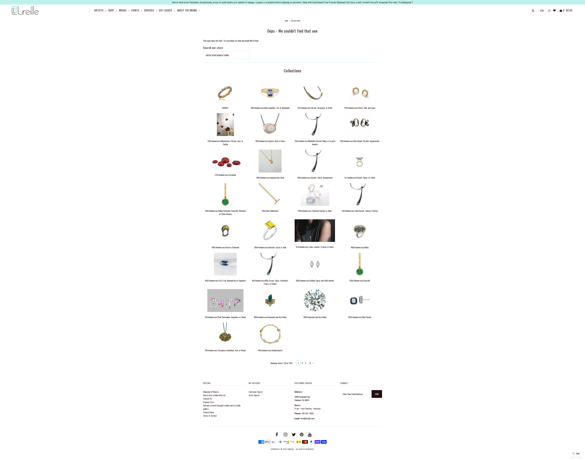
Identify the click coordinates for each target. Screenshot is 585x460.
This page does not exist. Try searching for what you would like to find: (231, 40)
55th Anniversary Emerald (359, 280)
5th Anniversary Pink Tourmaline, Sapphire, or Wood (225, 317)
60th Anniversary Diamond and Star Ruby (270, 317)
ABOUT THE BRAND (187, 10)
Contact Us (207, 398)
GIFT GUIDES (165, 10)
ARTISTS (98, 10)
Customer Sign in (255, 391)
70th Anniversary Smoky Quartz (270, 350)
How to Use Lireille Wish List (214, 395)
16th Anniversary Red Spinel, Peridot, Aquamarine (359, 141)
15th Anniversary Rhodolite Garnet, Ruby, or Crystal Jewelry (315, 142)
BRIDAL (123, 10)
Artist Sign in (254, 395)
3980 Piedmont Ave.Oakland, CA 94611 (302, 398)
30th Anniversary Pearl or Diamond (225, 247)
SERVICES (149, 10)
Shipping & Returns (211, 391)
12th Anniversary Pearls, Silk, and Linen (359, 107)
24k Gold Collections (270, 210)
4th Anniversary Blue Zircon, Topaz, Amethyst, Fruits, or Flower (270, 282)
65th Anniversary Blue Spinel (359, 317)
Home (286, 21)
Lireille (290, 449)
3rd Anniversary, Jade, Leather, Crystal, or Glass (315, 246)
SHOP (111, 10)
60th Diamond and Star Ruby (314, 317)
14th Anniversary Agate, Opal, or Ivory (270, 141)
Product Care (208, 402)
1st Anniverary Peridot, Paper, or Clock (359, 177)
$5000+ (225, 107)
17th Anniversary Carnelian (225, 174)
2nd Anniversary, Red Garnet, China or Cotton (360, 210)
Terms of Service (210, 415)
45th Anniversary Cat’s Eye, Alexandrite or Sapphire (225, 280)
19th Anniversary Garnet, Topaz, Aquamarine (314, 177)
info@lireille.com (307, 418)
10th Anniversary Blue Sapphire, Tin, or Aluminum (270, 107)
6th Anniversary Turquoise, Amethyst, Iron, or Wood (225, 350)
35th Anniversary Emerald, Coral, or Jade (270, 247)
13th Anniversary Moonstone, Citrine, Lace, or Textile (225, 142)
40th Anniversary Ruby (360, 247)
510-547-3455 (308, 413)
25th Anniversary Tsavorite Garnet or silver (315, 210)
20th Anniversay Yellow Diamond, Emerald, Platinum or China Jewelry (225, 212)
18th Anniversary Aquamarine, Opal (270, 177)
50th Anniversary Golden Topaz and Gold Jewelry (315, 280)
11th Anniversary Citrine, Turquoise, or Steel (315, 107)
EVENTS (135, 10)
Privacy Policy (208, 412)
